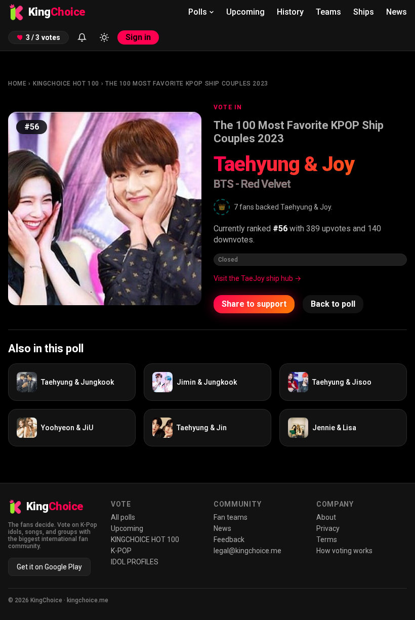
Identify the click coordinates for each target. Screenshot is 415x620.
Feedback (229, 539)
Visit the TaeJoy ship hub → (257, 278)
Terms (326, 539)
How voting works (344, 551)
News (396, 12)
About (326, 517)
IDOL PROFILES (134, 562)
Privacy (328, 528)
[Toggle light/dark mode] (104, 37)
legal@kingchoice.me (247, 551)
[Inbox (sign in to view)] (82, 37)
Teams (328, 12)
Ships (363, 12)
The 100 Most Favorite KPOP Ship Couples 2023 (186, 83)
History (290, 12)
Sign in (138, 37)
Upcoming (245, 12)
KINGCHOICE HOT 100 (66, 83)
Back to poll (333, 304)
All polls (123, 517)
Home (17, 83)
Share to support (254, 304)
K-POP (121, 551)
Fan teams (230, 517)
